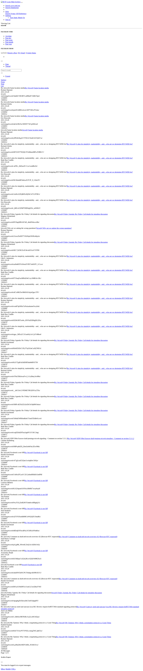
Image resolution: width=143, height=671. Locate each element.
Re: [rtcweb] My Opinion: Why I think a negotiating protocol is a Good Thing (83, 623)
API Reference (21, 14)
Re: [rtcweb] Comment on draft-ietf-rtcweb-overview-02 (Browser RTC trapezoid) (88, 537)
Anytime (8, 36)
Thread (7, 66)
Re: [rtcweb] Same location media (37, 88)
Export (7, 76)
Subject (3, 80)
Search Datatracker (12, 8)
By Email (21, 53)
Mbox (3, 669)
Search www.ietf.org (12, 6)
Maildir (8, 669)
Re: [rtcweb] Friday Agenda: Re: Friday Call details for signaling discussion (81, 214)
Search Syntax (10, 14)
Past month (9, 42)
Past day (8, 38)
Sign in (7, 20)
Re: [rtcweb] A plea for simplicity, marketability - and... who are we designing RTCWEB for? (100, 144)
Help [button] (7, 12)
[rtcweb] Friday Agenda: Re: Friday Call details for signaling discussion (76, 593)
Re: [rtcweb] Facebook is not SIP (36, 452)
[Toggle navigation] (22, 2)
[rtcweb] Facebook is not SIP (31, 565)
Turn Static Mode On (17, 18)
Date (7, 64)
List (2, 86)
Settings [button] (8, 16)
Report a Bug (12, 53)
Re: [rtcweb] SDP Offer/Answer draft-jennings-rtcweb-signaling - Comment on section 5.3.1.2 (100, 438)
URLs (13, 669)
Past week (9, 40)
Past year (8, 44)
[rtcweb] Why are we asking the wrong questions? (54, 228)
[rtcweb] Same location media (32, 130)
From (3, 82)
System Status (31, 53)
